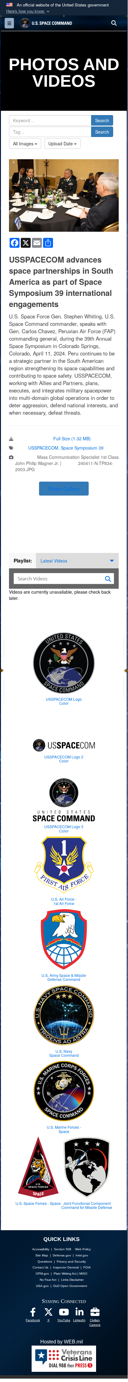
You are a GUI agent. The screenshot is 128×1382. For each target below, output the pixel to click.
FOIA (87, 1267)
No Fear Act (48, 1279)
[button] (28, 11)
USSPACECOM (43, 448)
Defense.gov (62, 1255)
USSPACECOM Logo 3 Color (63, 828)
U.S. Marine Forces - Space (64, 1129)
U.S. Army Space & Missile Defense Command (64, 977)
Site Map (41, 1255)
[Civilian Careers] (95, 1313)
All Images (24, 143)
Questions (45, 1261)
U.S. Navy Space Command (64, 1053)
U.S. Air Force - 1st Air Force (64, 901)
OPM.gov (42, 1273)
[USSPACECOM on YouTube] (64, 1313)
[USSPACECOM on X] (48, 1313)
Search (102, 120)
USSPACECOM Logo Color (64, 701)
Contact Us (40, 1267)
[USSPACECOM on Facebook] (33, 1313)
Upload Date (61, 143)
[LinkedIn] (79, 1313)
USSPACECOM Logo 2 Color (63, 758)
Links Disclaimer (72, 1279)
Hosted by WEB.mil (61, 1341)
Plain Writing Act (65, 1273)
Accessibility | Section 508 (51, 1249)
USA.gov (42, 1286)
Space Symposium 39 (82, 448)
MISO (83, 1273)
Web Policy (83, 1249)
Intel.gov (82, 1255)
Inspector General (66, 1267)
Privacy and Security (71, 1261)
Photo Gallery (64, 488)
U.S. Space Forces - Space (38, 1203)
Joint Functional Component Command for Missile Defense (86, 1205)
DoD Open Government (70, 1286)
